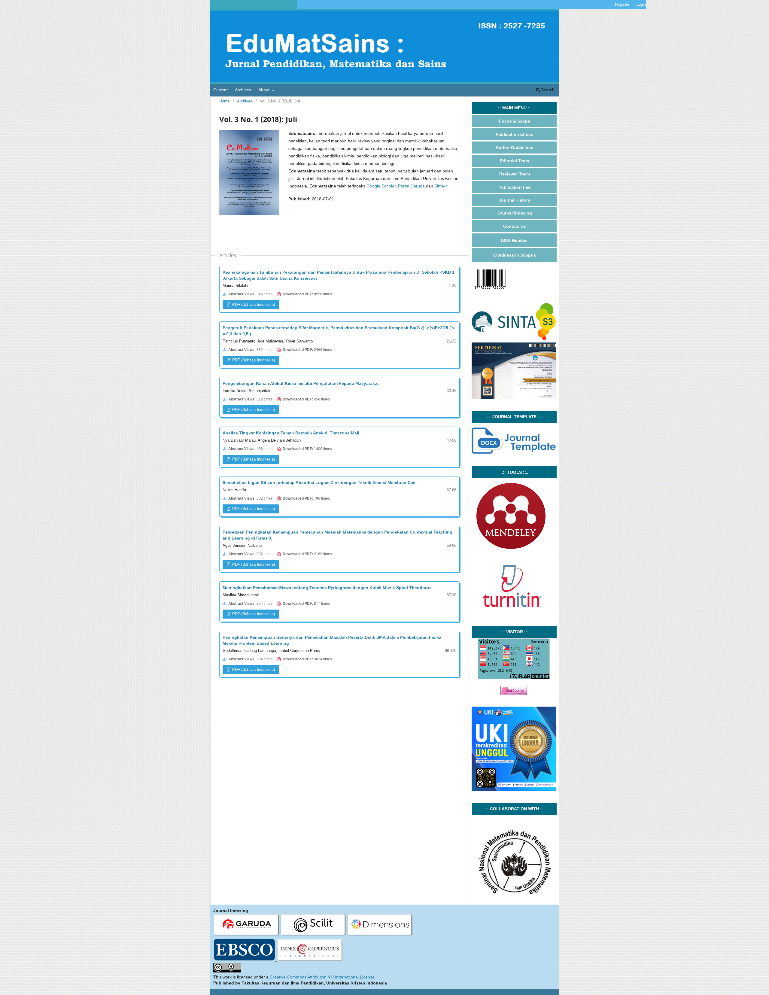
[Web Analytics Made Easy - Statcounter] (513, 693)
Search (547, 89)
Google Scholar (381, 186)
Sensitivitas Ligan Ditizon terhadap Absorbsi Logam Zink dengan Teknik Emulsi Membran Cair (319, 482)
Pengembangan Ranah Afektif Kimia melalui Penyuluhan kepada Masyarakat (301, 383)
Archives (243, 89)
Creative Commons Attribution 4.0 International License (322, 977)
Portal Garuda (411, 186)
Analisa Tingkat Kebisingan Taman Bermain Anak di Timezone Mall (291, 433)
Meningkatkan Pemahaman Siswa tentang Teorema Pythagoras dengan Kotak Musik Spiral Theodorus (327, 587)
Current (220, 89)
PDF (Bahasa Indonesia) (253, 304)
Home (224, 101)
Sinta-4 (440, 186)
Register (622, 4)
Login (641, 4)
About (264, 89)
